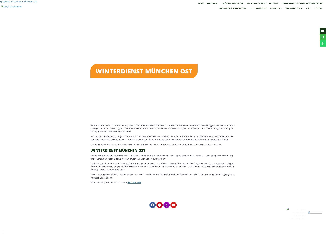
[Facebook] (152, 205)
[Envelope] (323, 31)
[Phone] (323, 37)
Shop (308, 8)
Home (201, 3)
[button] (213, 3)
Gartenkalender (294, 8)
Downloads (276, 8)
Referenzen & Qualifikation (232, 8)
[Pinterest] (159, 205)
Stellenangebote (258, 8)
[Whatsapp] (323, 43)
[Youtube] (173, 205)
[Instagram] (166, 205)
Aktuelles (274, 3)
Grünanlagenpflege (232, 3)
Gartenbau (212, 3)
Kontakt (319, 8)
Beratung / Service (256, 3)
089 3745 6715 (134, 182)
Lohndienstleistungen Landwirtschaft (302, 3)
